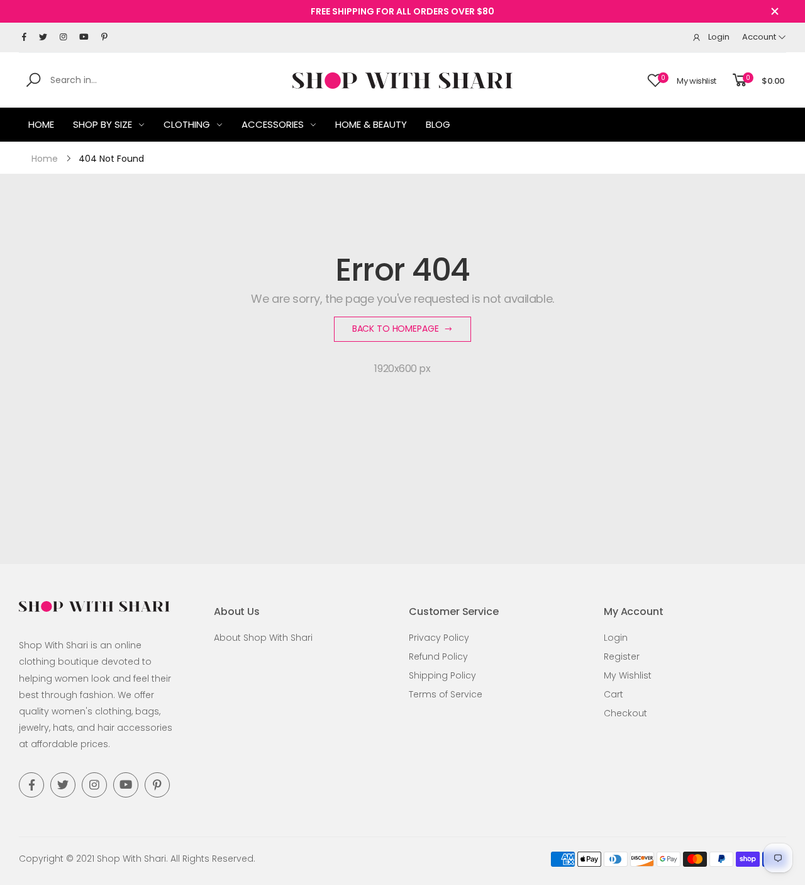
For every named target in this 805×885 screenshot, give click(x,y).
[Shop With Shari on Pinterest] (104, 37)
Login (616, 637)
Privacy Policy (439, 637)
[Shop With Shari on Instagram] (63, 37)
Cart (613, 694)
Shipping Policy (442, 675)
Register (622, 656)
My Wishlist (628, 675)
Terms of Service (445, 694)
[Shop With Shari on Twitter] (43, 37)
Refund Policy (438, 656)
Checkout (625, 713)
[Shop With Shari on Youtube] (84, 37)
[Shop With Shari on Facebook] (24, 37)
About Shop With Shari (263, 637)
